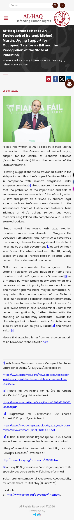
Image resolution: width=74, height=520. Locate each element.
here (45, 342)
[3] (66, 276)
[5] (12, 330)
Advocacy (21, 60)
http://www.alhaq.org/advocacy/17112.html (33, 495)
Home (7, 60)
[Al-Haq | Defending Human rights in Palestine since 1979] (43, 18)
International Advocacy (46, 60)
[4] (53, 326)
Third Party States (16, 64)
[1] (30, 185)
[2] (48, 246)
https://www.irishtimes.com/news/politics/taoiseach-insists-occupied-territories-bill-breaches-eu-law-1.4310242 (37, 379)
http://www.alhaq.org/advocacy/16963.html (30, 460)
